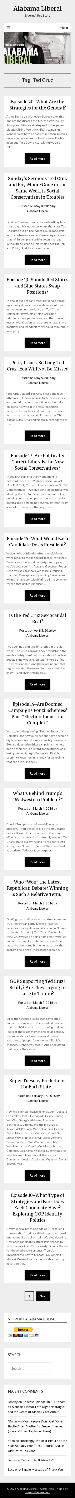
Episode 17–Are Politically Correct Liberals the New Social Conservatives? (37, 462)
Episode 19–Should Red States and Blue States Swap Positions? (37, 286)
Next (43, 1296)
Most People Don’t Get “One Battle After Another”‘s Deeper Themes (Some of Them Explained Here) (35, 1426)
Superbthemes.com (37, 1492)
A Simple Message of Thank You (41, 1469)
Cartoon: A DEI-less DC (37, 1460)
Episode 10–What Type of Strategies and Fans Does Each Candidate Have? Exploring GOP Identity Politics (37, 1208)
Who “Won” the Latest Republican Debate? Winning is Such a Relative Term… (37, 888)
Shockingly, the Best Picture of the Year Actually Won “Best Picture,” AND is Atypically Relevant (37, 1446)
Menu (64, 27)
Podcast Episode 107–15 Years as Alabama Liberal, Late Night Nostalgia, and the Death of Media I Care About (37, 1407)
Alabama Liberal (37, 8)
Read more (37, 158)
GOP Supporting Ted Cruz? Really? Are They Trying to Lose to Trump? (37, 987)
